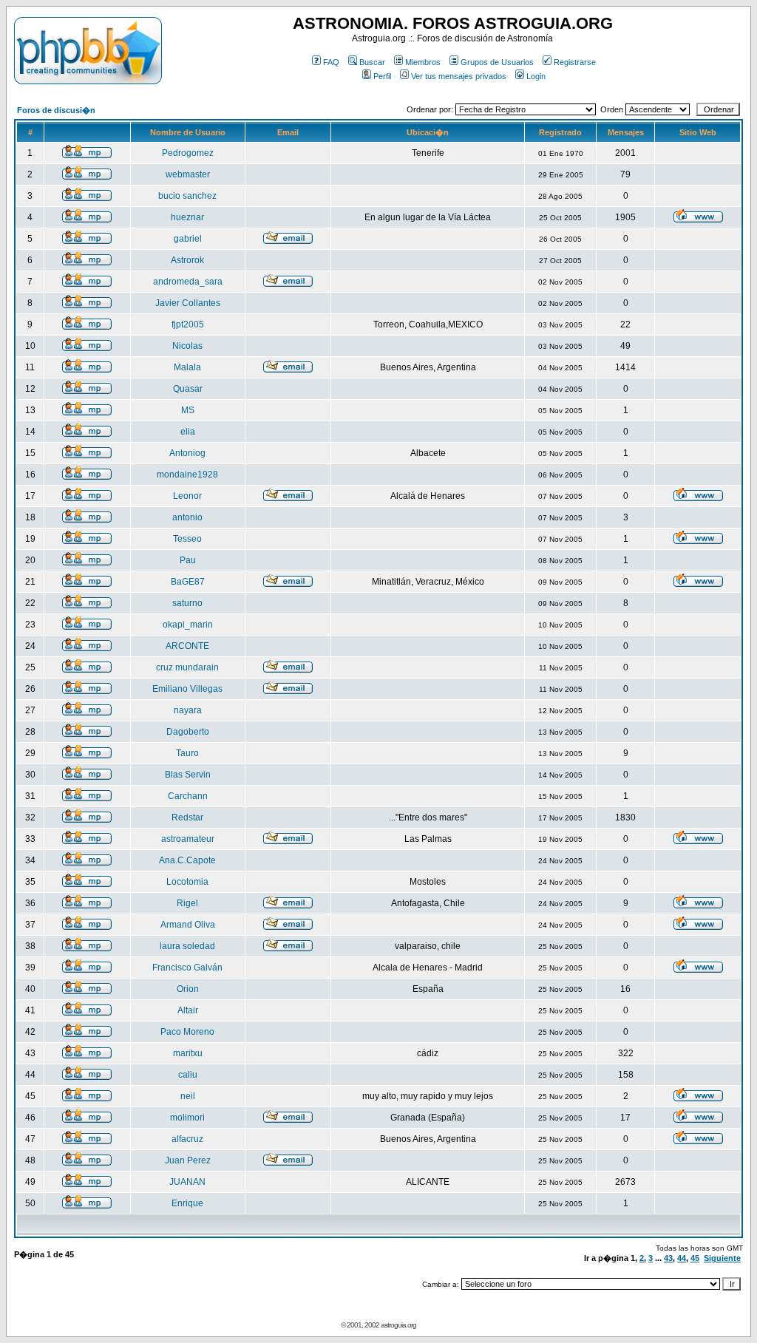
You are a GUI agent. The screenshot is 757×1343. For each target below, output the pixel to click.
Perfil (382, 76)
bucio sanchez (187, 196)
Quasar (188, 389)
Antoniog (187, 453)
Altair (187, 1010)
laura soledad (187, 946)
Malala (187, 367)
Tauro (187, 753)
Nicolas (187, 346)
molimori (187, 1117)
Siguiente (722, 1258)
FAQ (331, 62)
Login (536, 76)
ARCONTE (187, 646)
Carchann (188, 796)
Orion (188, 989)
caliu (187, 1075)
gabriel (188, 239)
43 (668, 1258)
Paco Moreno (187, 1032)
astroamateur (187, 839)
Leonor (187, 496)
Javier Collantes (187, 303)
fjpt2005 (188, 324)
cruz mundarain (187, 667)
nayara (188, 710)
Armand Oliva (187, 924)
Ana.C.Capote (187, 860)
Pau (188, 560)
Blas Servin (188, 774)
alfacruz (187, 1139)
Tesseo (187, 539)
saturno (187, 603)
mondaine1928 (187, 474)
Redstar (187, 817)
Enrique (187, 1203)
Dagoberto (187, 732)
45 (694, 1258)
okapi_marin (188, 624)
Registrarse (575, 62)
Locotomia (187, 882)
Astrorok (187, 260)
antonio (187, 517)
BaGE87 (188, 582)
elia (187, 431)
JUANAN (187, 1182)
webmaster (188, 174)
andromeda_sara (188, 281)
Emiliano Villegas (187, 689)
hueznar (187, 217)
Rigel (187, 903)
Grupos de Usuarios (497, 62)
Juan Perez (188, 1160)
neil (187, 1096)
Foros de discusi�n (56, 110)
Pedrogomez (188, 153)
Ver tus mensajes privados (458, 76)
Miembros (423, 62)
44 (681, 1258)
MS (187, 410)
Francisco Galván (187, 967)
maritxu (188, 1053)
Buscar (372, 62)
